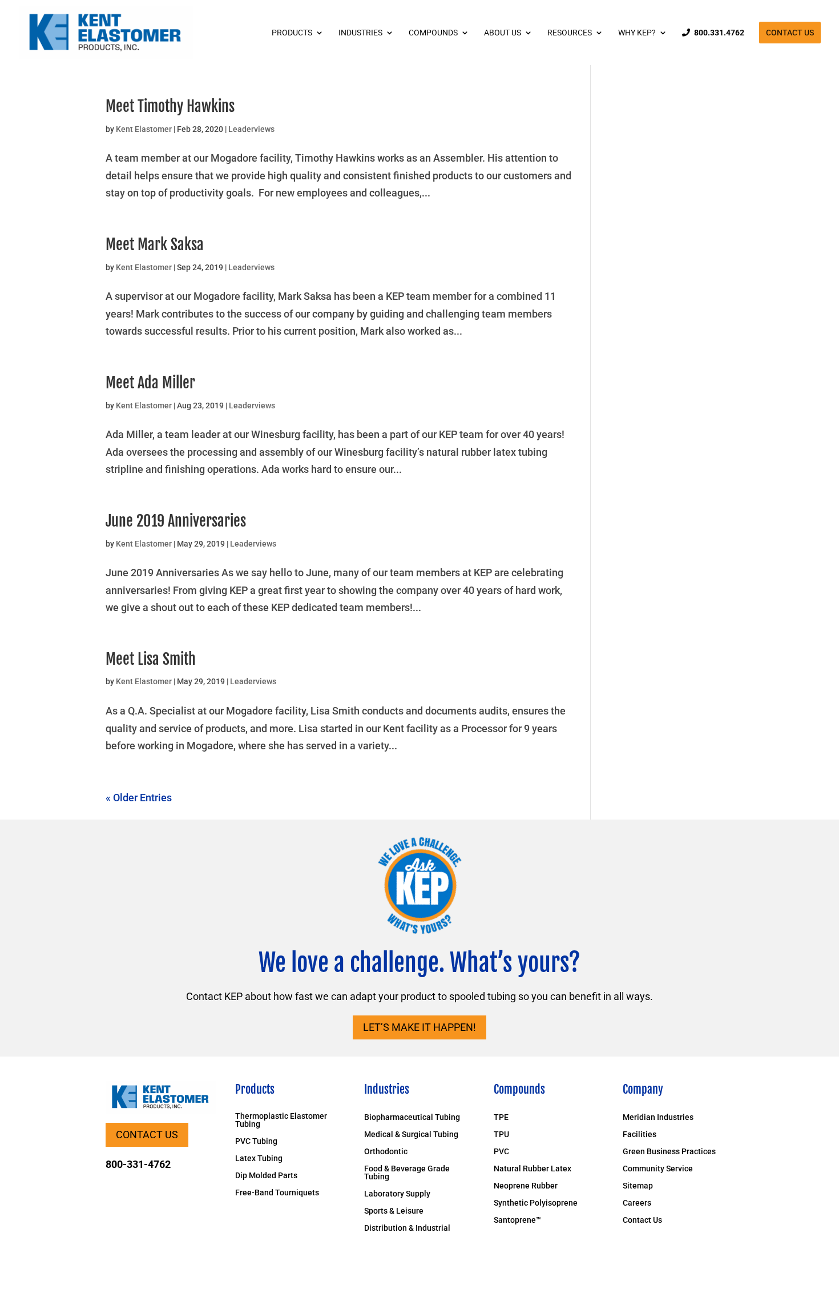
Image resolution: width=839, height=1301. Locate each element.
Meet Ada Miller (150, 383)
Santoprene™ (517, 1220)
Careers (637, 1203)
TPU (501, 1134)
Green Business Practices (669, 1151)
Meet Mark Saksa (155, 244)
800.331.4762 (719, 33)
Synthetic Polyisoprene (536, 1203)
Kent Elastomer (144, 129)
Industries (360, 33)
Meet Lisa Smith (151, 659)
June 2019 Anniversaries (176, 521)
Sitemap (638, 1186)
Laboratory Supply (397, 1194)
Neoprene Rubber (526, 1186)
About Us (502, 33)
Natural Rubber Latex (532, 1169)
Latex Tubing (259, 1158)
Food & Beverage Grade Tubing (407, 1173)
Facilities (639, 1134)
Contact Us (790, 32)
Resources (569, 33)
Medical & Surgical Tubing (411, 1134)
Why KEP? (637, 33)
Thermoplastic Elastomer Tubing (281, 1120)
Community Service (658, 1169)
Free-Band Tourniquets (277, 1192)
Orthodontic (386, 1151)
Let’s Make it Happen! (419, 1027)
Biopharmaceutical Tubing (412, 1117)
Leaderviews (251, 129)
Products (292, 33)
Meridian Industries (658, 1117)
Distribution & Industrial (407, 1228)
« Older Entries (139, 798)
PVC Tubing (256, 1141)
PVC (501, 1151)
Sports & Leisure (393, 1211)
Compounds (433, 33)
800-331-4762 (138, 1164)
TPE (501, 1117)
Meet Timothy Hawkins (170, 106)
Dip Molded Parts (266, 1175)
